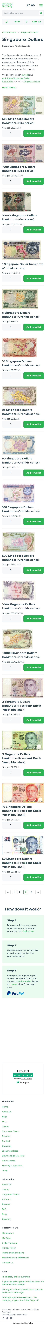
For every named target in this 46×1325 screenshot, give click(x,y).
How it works (8, 1161)
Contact (6, 1141)
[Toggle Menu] (41, 5)
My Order (6, 1238)
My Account (8, 1233)
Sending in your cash (12, 1165)
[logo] (10, 5)
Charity (5, 1126)
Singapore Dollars (29, 32)
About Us (6, 1112)
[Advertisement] (23, 1033)
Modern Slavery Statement (15, 1258)
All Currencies (8, 32)
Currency (6, 1146)
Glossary (6, 1219)
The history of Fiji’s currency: (16, 1277)
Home (5, 1107)
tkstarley (23, 1314)
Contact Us (7, 1262)
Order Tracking (9, 1243)
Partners (6, 1199)
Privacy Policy (9, 1248)
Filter (17, 21)
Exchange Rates (10, 1151)
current (25, 75)
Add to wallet (33, 133)
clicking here (28, 931)
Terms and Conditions (13, 1253)
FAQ (4, 1121)
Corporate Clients (11, 1131)
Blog (4, 1116)
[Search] (41, 13)
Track (4, 1170)
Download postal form (13, 1156)
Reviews (6, 1136)
